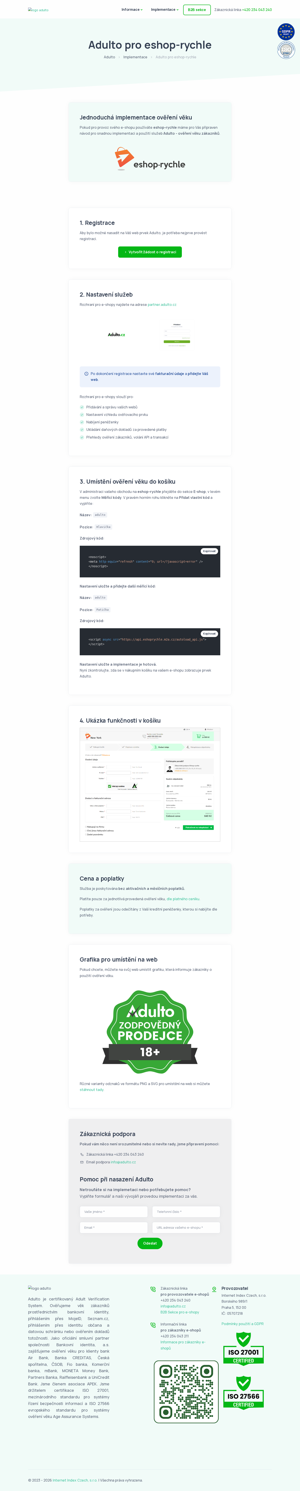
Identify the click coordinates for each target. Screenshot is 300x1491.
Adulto (109, 57)
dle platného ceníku (183, 898)
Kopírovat (209, 551)
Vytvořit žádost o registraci (152, 252)
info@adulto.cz (123, 1162)
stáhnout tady (91, 1089)
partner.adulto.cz (162, 304)
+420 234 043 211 (175, 1336)
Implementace (163, 9)
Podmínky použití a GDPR (243, 1323)
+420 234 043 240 (257, 9)
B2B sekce (197, 9)
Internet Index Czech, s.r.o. (75, 1480)
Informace (130, 9)
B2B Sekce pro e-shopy (180, 1312)
